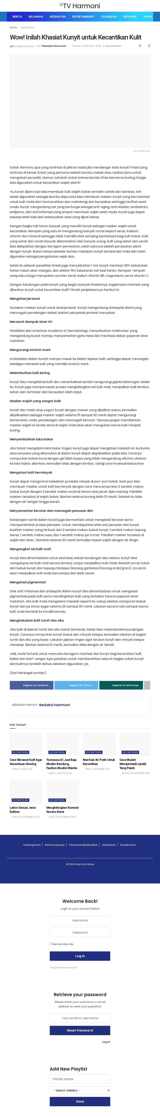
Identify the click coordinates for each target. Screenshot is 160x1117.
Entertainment (83, 17)
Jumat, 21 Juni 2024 (21, 769)
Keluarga (36, 17)
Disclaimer (109, 845)
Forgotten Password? (63, 967)
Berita (17, 17)
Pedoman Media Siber (83, 845)
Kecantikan (27, 27)
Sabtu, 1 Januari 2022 (60, 773)
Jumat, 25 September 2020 (25, 816)
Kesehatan (58, 17)
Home (13, 27)
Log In (106, 1042)
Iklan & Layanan (55, 845)
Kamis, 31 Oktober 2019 (87, 46)
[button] (80, 101)
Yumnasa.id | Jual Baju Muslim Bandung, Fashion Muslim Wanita (61, 764)
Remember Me (63, 944)
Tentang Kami (32, 845)
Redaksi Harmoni (54, 46)
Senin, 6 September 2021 (97, 769)
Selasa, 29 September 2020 (135, 773)
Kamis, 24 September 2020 (62, 816)
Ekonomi (129, 17)
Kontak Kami (128, 845)
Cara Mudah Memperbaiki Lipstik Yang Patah (133, 764)
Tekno (147, 17)
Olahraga (109, 17)
